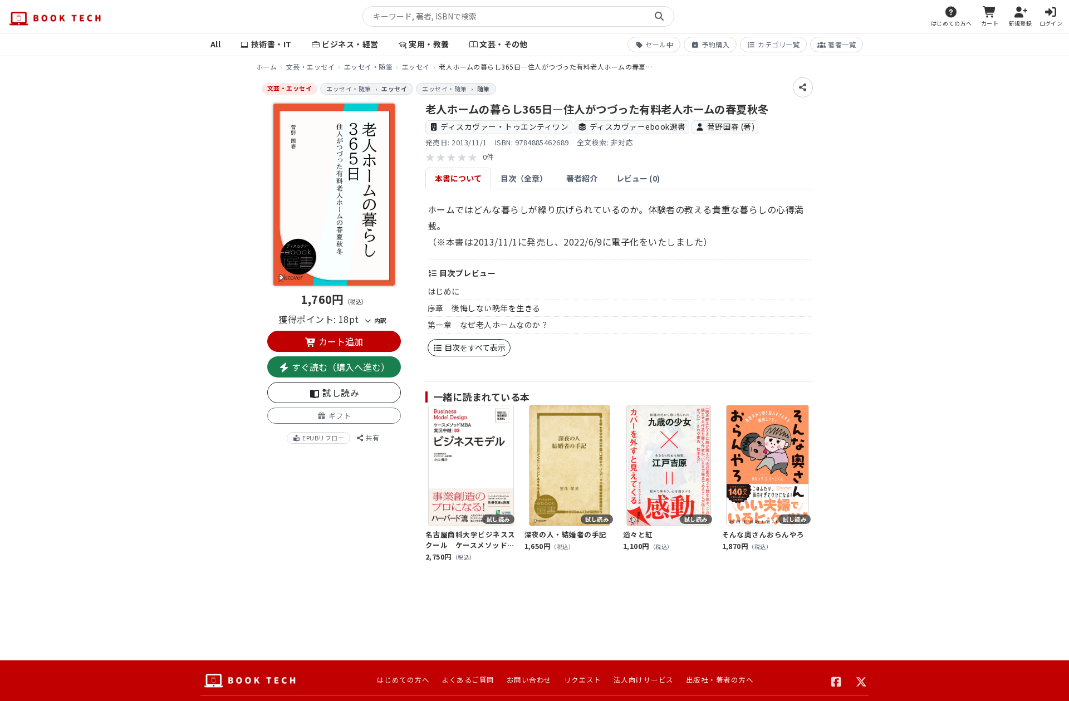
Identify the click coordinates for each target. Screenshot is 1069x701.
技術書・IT (271, 44)
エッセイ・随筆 (368, 66)
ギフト (338, 415)
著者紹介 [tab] (581, 178)
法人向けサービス (644, 679)
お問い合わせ (529, 679)
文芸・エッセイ (310, 66)
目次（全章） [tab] (524, 178)
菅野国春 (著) (731, 126)
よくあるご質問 (468, 679)
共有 (371, 437)
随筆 (483, 88)
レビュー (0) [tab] (638, 178)
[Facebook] (837, 680)
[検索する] (659, 17)
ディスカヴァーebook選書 (638, 126)
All (215, 44)
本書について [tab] (458, 178)
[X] (862, 680)
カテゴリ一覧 (779, 44)
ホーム (266, 66)
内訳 (379, 320)
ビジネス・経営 (350, 44)
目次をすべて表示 (474, 347)
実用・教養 (429, 44)
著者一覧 (842, 44)
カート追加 (339, 341)
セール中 (659, 44)
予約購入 (715, 44)
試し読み (339, 392)
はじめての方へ (403, 679)
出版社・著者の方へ (719, 679)
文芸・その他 (503, 44)
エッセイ (416, 66)
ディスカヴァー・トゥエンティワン (504, 126)
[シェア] (803, 87)
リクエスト (582, 679)
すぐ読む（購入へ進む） (340, 367)
